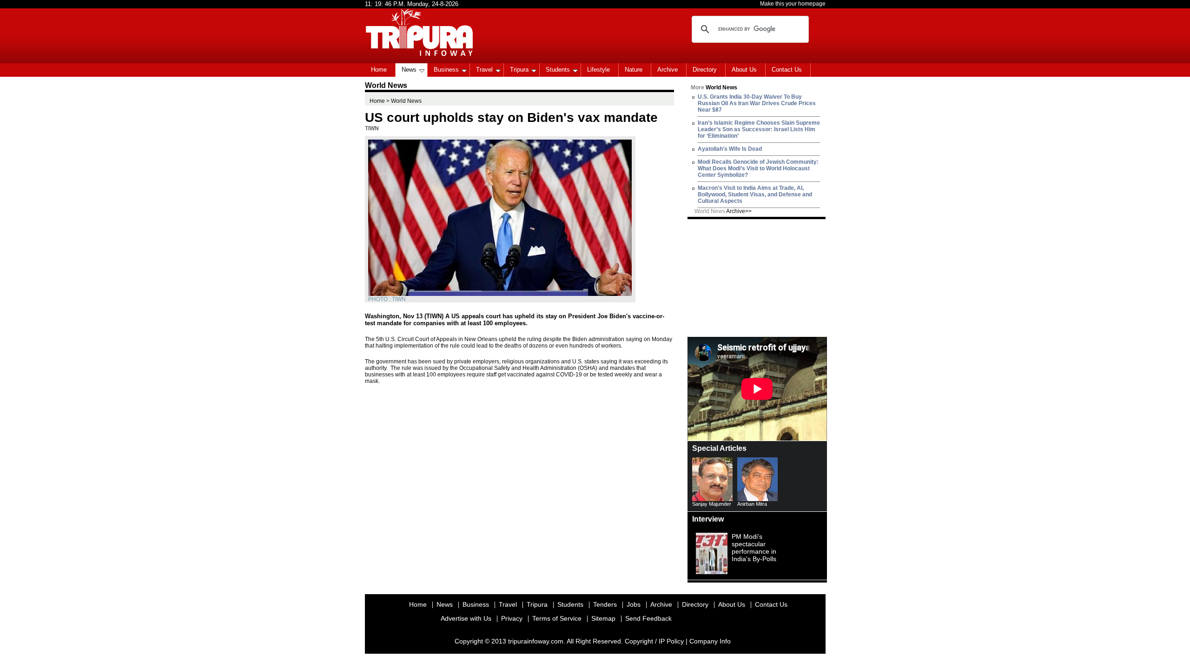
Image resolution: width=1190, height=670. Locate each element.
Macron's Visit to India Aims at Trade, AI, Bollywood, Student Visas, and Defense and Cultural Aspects (755, 194)
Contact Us (787, 69)
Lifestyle (598, 69)
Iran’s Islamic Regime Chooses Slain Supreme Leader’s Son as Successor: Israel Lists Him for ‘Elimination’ (759, 129)
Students (558, 69)
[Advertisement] (757, 277)
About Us (744, 69)
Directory (705, 69)
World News (723, 211)
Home (379, 69)
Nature (633, 69)
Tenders (605, 604)
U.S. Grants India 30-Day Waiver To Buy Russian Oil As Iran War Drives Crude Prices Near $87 (757, 103)
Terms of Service (557, 618)
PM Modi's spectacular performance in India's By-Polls (754, 548)
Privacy (511, 618)
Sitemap (603, 618)
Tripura (519, 69)
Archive (667, 69)
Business (446, 69)
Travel (484, 69)
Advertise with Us (466, 618)
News (409, 69)
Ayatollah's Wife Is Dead (730, 149)
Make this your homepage (793, 3)
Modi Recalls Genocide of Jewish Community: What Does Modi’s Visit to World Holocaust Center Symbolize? (758, 168)
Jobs (634, 604)
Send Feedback (648, 618)
